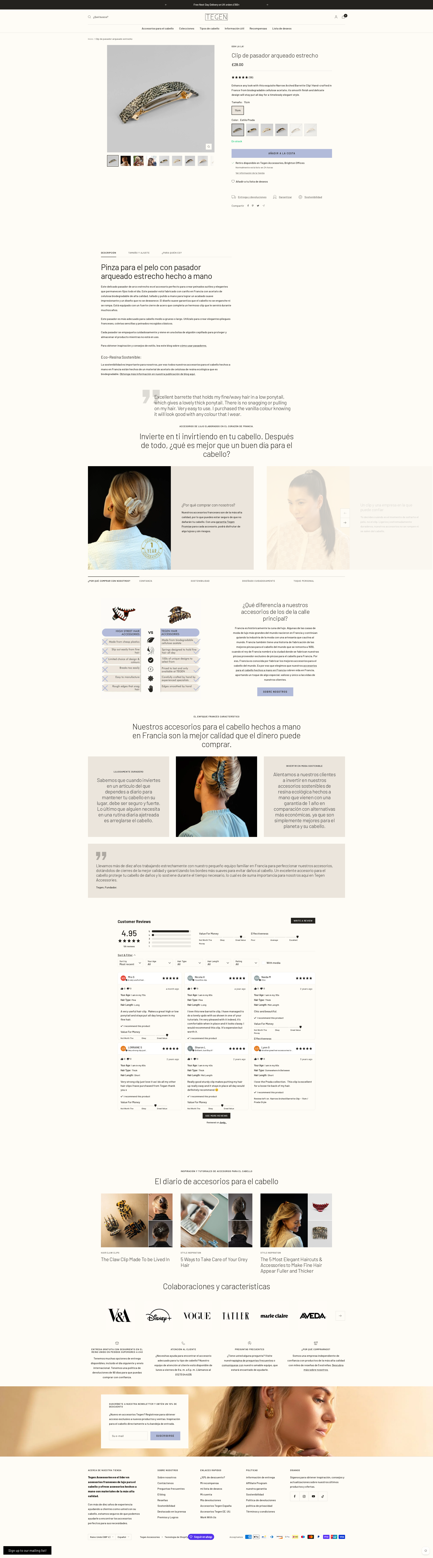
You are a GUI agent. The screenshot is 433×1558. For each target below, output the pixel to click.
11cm (238, 110)
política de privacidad (259, 1505)
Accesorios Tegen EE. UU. (215, 1511)
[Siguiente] (345, 522)
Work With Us (208, 1517)
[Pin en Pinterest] (253, 205)
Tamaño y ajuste (139, 252)
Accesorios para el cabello (158, 28)
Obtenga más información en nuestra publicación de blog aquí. (158, 374)
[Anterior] (345, 513)
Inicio (90, 38)
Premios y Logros (167, 1517)
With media (273, 962)
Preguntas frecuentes (171, 1488)
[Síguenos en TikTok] (322, 1496)
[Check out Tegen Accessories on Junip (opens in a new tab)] (222, 1122)
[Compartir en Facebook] (248, 205)
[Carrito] (343, 16)
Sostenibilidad (313, 197)
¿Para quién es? (172, 252)
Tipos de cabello (209, 28)
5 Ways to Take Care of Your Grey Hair (214, 1262)
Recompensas (258, 28)
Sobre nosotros (275, 691)
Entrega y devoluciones (252, 197)
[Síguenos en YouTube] (313, 1496)
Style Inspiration (191, 1253)
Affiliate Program (256, 1483)
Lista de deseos (281, 28)
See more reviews (216, 1115)
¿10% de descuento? (212, 1477)
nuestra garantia (256, 1488)
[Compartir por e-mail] (264, 206)
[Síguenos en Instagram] (304, 1496)
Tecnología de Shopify (176, 1537)
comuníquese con (232, 1365)
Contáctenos (165, 1483)
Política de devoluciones (261, 1500)
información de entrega (260, 1477)
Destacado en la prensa (171, 1511)
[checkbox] (274, 963)
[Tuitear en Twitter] (258, 205)
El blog (161, 1494)
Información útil (234, 28)
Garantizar (285, 197)
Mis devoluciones (210, 1500)
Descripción (108, 252)
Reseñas (162, 1500)
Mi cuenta (206, 1494)
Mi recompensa (209, 1483)
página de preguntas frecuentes (253, 1360)
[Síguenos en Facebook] (294, 1496)
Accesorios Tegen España (216, 1505)
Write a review (303, 920)
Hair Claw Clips (110, 1253)
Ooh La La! (238, 46)
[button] (242, 77)
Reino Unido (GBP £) (100, 1537)
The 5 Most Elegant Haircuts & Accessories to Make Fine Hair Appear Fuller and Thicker (291, 1265)
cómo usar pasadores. (193, 345)
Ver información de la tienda (250, 173)
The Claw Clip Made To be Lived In (135, 1259)
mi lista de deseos (211, 1488)
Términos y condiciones (260, 1511)
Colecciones (186, 28)
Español (122, 1537)
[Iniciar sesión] (336, 16)
